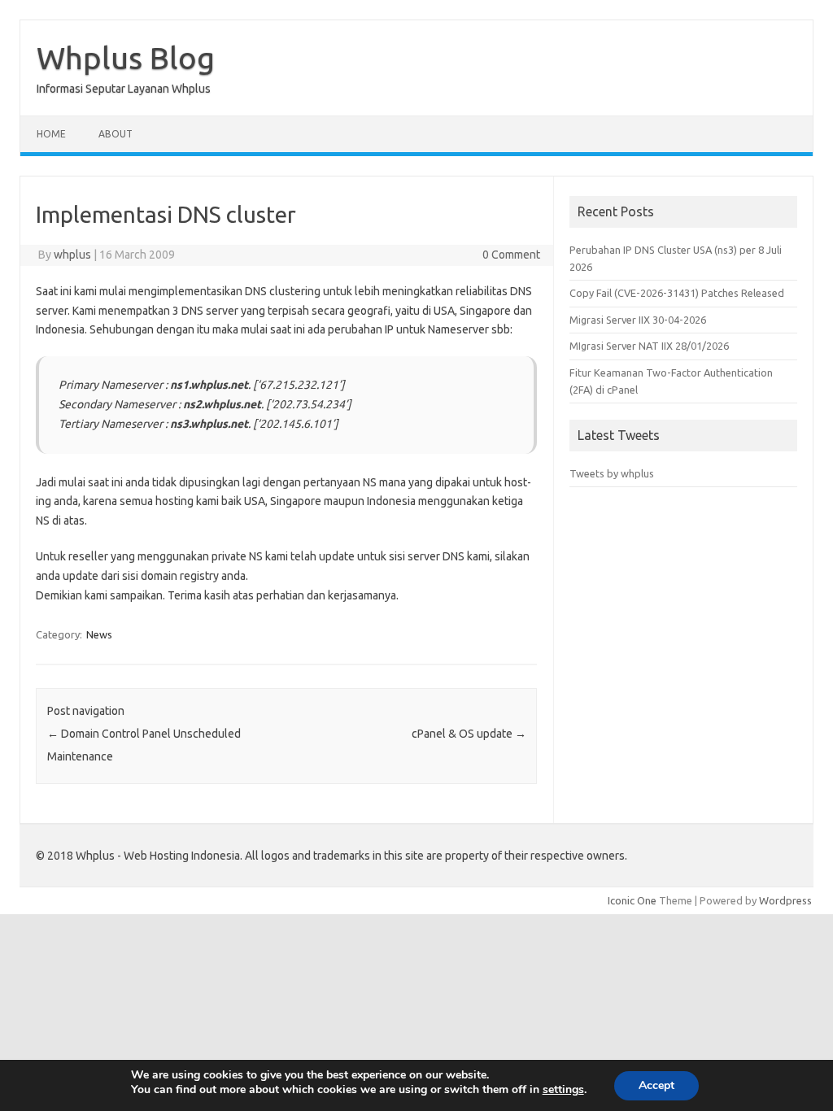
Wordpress (785, 900)
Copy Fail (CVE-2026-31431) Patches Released (676, 292)
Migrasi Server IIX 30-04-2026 (637, 319)
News (99, 634)
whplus (72, 254)
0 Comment (511, 254)
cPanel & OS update (469, 733)
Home (51, 134)
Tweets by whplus (611, 473)
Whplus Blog (126, 58)
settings (563, 1090)
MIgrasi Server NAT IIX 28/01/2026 (649, 345)
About (115, 134)
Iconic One (632, 900)
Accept (656, 1085)
